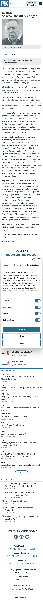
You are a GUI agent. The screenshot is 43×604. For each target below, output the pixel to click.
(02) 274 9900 (12, 556)
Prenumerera (31, 2)
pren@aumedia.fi (28, 549)
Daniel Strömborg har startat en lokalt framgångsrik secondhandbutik (18, 456)
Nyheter (5, 374)
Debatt (4, 432)
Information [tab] (17, 265)
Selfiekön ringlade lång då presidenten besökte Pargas (22, 519)
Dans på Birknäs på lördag (16, 502)
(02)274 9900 (14, 549)
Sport (4, 463)
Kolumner (5, 414)
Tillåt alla (21, 329)
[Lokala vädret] (12, 3)
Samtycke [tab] (6, 265)
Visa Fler (22, 472)
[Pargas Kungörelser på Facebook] (16, 537)
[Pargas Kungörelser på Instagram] (21, 537)
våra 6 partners (13, 275)
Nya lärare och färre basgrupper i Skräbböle (19, 510)
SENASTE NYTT (7, 370)
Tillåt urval (21, 336)
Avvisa (21, 343)
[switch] (38, 307)
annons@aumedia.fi (28, 556)
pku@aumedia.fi (28, 563)
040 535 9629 (14, 563)
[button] (31, 5)
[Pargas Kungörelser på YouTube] (27, 537)
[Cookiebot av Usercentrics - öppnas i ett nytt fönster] (31, 259)
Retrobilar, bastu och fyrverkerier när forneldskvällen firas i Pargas (21, 495)
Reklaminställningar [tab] (31, 265)
